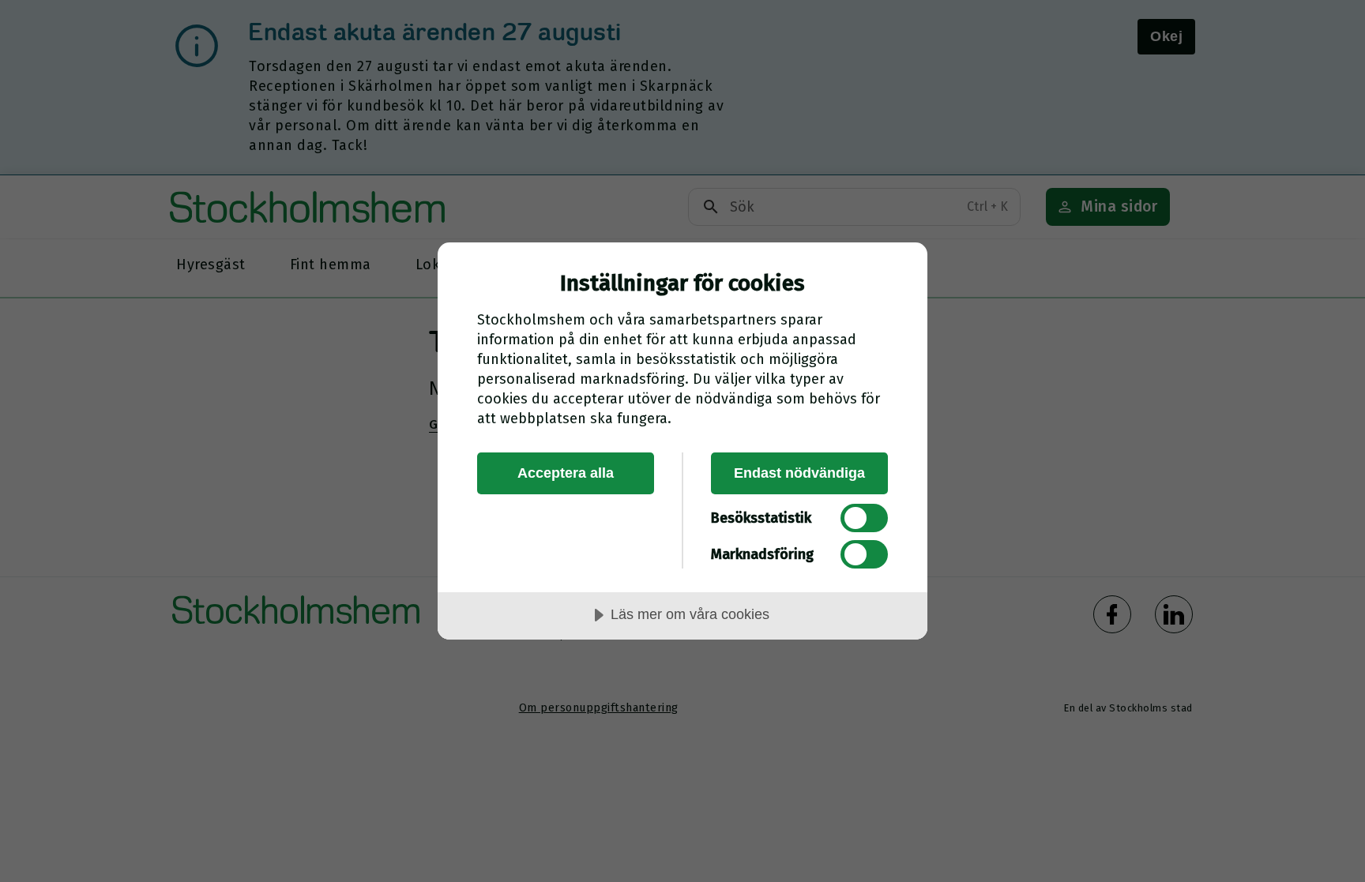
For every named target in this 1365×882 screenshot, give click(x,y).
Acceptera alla (565, 473)
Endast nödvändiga (799, 473)
